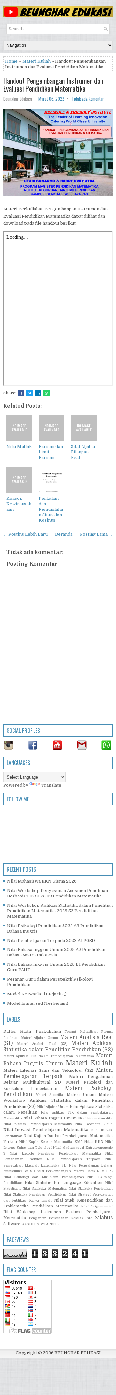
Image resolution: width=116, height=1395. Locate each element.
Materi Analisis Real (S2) (42, 1044)
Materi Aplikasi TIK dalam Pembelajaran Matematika (48, 1056)
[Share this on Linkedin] (38, 393)
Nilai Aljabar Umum (53, 1107)
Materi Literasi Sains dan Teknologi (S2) (48, 1070)
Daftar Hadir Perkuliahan (32, 1031)
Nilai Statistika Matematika (44, 1188)
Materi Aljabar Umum (39, 1038)
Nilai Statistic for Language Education (63, 1182)
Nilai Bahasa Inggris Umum (50, 1118)
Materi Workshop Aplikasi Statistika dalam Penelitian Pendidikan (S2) (58, 1100)
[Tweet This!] (29, 393)
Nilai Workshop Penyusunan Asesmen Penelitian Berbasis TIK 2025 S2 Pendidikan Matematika (57, 893)
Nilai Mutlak (19, 446)
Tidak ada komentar (88, 98)
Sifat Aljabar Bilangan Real (83, 452)
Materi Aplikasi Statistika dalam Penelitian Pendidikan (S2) (58, 1046)
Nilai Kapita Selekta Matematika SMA (50, 1142)
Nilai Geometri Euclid (94, 1124)
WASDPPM (30, 1224)
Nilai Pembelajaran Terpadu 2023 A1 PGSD (51, 940)
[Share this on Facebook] (21, 393)
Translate (51, 785)
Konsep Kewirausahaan (18, 504)
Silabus (104, 1218)
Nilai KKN (93, 1141)
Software (11, 1224)
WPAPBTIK (50, 1224)
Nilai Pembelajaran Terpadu (73, 1159)
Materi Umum (81, 1094)
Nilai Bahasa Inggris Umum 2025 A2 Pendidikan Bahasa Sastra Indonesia (56, 952)
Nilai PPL (105, 1171)
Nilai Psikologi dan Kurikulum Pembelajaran (43, 1177)
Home (11, 61)
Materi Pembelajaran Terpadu (58, 1073)
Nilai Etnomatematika (95, 1118)
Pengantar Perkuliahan (49, 1218)
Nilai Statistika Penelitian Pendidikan (34, 1194)
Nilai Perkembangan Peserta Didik (65, 1171)
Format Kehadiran (80, 1031)
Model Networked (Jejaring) (37, 994)
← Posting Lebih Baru (25, 534)
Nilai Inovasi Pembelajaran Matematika (45, 1129)
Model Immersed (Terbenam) (37, 1003)
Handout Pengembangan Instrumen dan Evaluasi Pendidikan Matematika (53, 84)
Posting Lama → (96, 534)
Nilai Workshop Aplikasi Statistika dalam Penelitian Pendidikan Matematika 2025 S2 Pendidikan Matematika (60, 911)
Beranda (63, 534)
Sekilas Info (81, 1218)
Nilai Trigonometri (97, 1206)
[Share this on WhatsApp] (46, 393)
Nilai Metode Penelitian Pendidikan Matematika (55, 1153)
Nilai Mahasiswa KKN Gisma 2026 (42, 881)
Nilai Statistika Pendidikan (90, 1188)
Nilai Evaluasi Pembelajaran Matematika (38, 1124)
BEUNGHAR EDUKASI (77, 1353)
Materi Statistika (49, 1095)
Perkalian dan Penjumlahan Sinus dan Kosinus (51, 509)
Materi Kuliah (36, 61)
